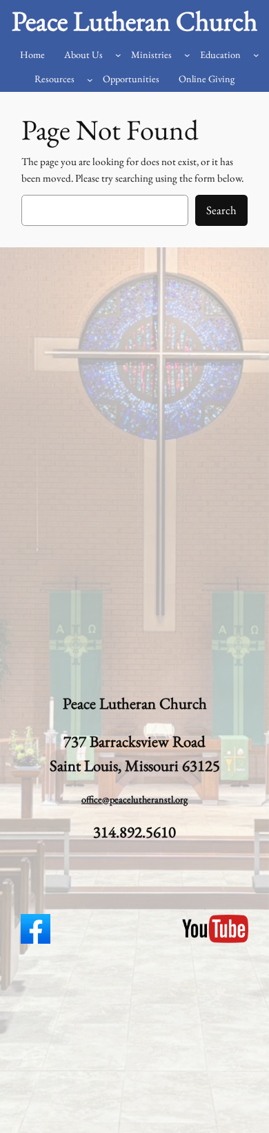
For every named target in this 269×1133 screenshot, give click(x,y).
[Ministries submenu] (187, 55)
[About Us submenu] (118, 55)
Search (221, 210)
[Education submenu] (256, 55)
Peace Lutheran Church (134, 21)
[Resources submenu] (90, 80)
